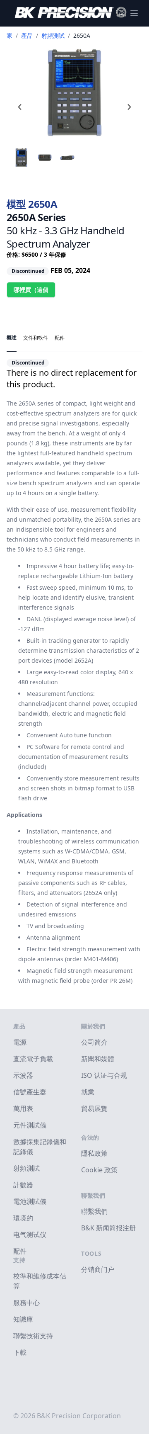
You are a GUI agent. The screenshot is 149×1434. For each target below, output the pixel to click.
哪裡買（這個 (31, 290)
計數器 (23, 1184)
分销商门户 (97, 1269)
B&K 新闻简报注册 (108, 1227)
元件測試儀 (29, 1125)
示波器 (23, 1075)
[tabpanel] (74, 669)
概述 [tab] (12, 337)
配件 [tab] (60, 337)
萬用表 (23, 1108)
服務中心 (26, 1302)
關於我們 (93, 1026)
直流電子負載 (33, 1058)
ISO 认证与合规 (104, 1075)
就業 (87, 1091)
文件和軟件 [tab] (35, 337)
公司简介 (94, 1042)
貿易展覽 (94, 1108)
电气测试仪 (29, 1234)
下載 (19, 1352)
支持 (19, 1260)
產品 (27, 35)
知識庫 (23, 1319)
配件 (19, 1251)
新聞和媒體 (97, 1058)
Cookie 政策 (99, 1169)
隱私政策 (94, 1153)
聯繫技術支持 (33, 1335)
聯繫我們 (93, 1195)
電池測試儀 (29, 1201)
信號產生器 (29, 1091)
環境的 (23, 1218)
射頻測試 (53, 35)
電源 (19, 1042)
